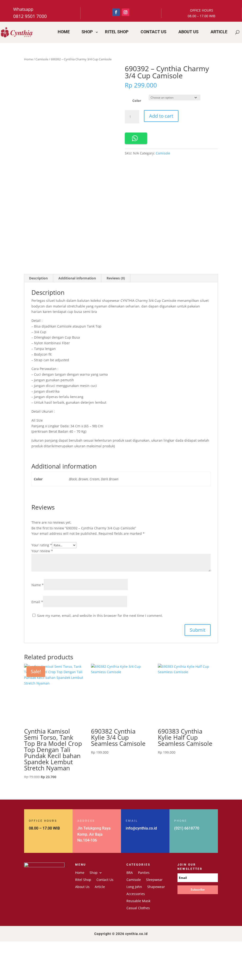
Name (37, 585)
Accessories (135, 894)
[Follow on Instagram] (125, 12)
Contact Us (153, 31)
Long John (134, 887)
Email (37, 602)
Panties (144, 873)
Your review (42, 551)
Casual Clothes (138, 908)
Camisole (41, 59)
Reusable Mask (138, 901)
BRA (129, 873)
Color (136, 100)
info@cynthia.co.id (141, 828)
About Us (188, 31)
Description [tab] (38, 278)
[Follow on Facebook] (116, 12)
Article (219, 31)
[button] (136, 138)
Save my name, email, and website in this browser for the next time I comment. (100, 615)
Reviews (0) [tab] (116, 278)
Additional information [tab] (77, 278)
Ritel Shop (117, 31)
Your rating (41, 545)
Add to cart (161, 116)
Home (64, 31)
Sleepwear (154, 880)
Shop (87, 31)
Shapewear (156, 887)
